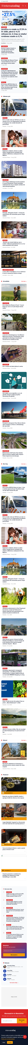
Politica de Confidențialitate (8, 1039)
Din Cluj (3, 82)
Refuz (4, 1042)
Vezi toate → (24, 281)
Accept (10, 1042)
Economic (4, 27)
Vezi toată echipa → (14, 982)
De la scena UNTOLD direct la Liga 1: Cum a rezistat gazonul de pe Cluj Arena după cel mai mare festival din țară (9, 86)
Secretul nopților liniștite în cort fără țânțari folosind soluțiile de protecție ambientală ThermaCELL (8, 50)
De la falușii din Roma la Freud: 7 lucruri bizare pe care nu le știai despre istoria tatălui (9, 61)
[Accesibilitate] (25, 1037)
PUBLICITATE (14, 996)
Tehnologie (4, 46)
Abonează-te (14, 955)
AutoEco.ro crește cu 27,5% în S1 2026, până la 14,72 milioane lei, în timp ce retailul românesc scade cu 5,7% (14, 33)
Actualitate (4, 58)
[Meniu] (2, 6)
